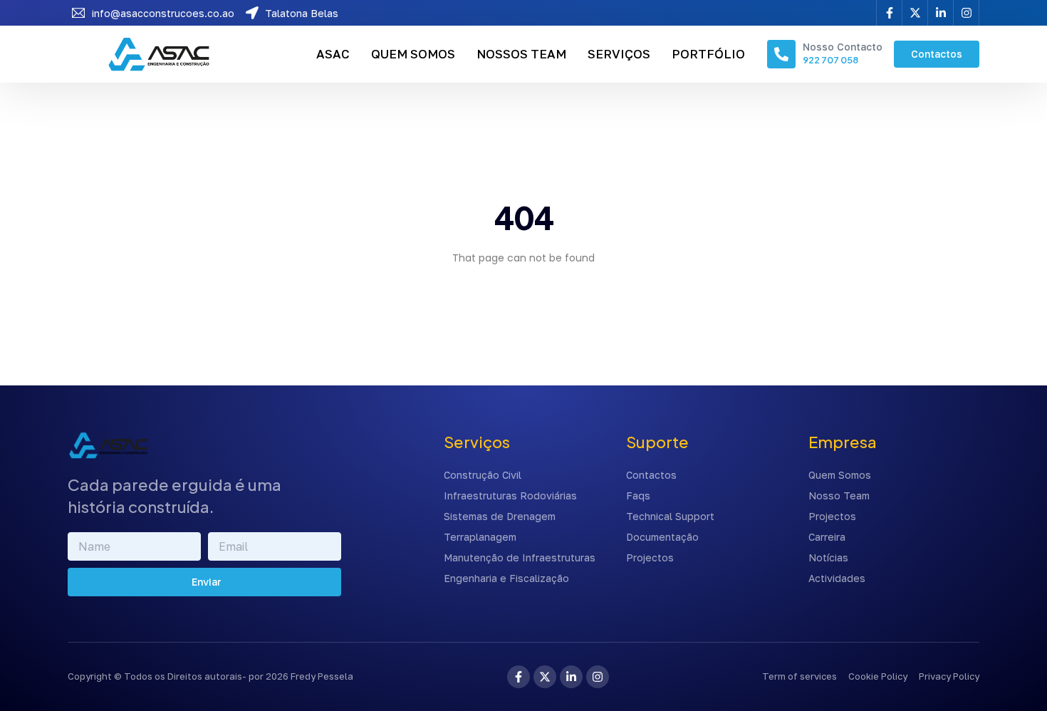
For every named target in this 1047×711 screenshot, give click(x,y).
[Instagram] (597, 676)
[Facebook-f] (518, 676)
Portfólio (708, 53)
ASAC (333, 53)
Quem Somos (413, 53)
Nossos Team (521, 53)
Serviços (619, 53)
